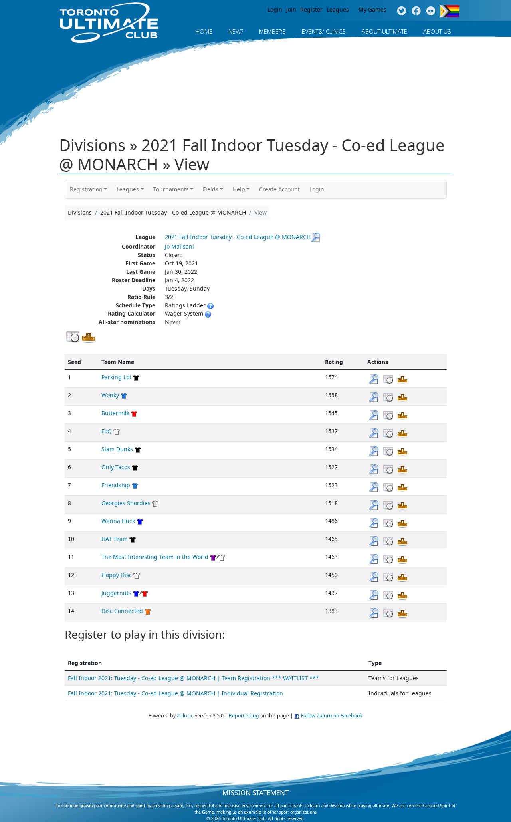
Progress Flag (449, 11)
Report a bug (244, 715)
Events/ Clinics (324, 31)
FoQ (106, 431)
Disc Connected (122, 611)
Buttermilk (115, 413)
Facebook (416, 11)
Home (204, 31)
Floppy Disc (116, 575)
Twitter (401, 11)
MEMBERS (272, 31)
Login (274, 9)
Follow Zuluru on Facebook (331, 715)
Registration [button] (86, 189)
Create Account (279, 189)
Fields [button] (210, 189)
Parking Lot (116, 377)
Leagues (338, 9)
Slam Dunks (117, 449)
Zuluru (184, 715)
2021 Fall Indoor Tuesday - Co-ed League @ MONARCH (238, 237)
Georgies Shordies (126, 503)
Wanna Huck (118, 521)
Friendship (115, 485)
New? (235, 31)
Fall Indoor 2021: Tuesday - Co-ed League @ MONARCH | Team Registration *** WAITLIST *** (193, 678)
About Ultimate (384, 31)
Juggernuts (116, 593)
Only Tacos (115, 467)
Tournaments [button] (171, 189)
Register (311, 9)
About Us (437, 31)
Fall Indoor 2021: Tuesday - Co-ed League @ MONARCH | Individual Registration (175, 693)
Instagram (431, 11)
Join (291, 9)
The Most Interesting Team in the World (154, 557)
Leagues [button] (128, 189)
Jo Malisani (179, 246)
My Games (372, 9)
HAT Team (114, 539)
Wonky (110, 395)
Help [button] (239, 189)
